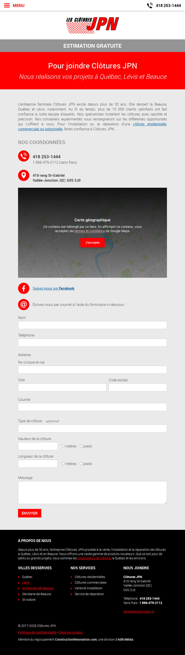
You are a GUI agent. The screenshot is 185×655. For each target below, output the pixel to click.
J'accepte (93, 242)
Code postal (118, 379)
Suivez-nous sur (53, 288)
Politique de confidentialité (37, 632)
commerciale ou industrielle (40, 128)
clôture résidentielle (149, 124)
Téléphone (26, 335)
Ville (21, 379)
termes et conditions (90, 231)
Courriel (24, 399)
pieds (87, 446)
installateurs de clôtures (94, 558)
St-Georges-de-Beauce (37, 588)
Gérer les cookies (71, 632)
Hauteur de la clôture (34, 438)
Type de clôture (38, 420)
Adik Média (125, 639)
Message (25, 477)
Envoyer (30, 513)
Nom (22, 317)
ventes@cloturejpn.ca (138, 611)
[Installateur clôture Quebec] (92, 25)
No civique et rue (31, 362)
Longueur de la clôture (35, 456)
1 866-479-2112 (45, 162)
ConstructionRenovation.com (76, 639)
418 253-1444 (46, 157)
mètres (71, 446)
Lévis (26, 582)
